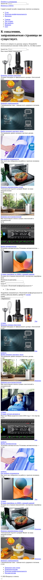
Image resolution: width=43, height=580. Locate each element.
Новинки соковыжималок (9, 103)
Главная (7, 19)
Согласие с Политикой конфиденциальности (17, 286)
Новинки (8, 25)
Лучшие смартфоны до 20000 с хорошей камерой (17, 274)
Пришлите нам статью (12, 567)
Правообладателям (11, 569)
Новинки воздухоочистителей (11, 217)
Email (3, 284)
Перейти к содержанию (9, 2)
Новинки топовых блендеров (11, 75)
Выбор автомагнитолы (8, 246)
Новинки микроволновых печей (12, 187)
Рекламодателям (10, 573)
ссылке (28, 294)
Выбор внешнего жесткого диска (12, 131)
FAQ (6, 26)
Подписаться (6, 298)
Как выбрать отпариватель (10, 159)
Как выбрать (9, 23)
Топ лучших (9, 21)
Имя (3, 281)
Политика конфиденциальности (16, 14)
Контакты (8, 16)
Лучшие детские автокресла (10, 414)
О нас (7, 12)
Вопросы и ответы (7, 5)
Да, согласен (11, 289)
